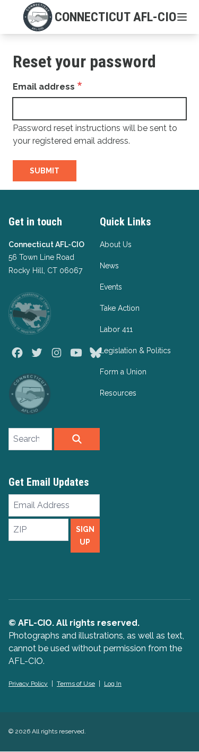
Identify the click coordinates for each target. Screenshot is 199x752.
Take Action (120, 308)
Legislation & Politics (135, 350)
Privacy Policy (28, 683)
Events (111, 287)
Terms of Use (76, 683)
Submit (44, 171)
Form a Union (123, 372)
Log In (113, 683)
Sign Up (85, 535)
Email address (44, 87)
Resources (118, 393)
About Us (116, 244)
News (109, 265)
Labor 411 (116, 329)
